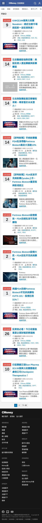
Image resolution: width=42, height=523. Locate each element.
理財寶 (4, 427)
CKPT (34, 386)
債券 (3, 500)
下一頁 (24, 405)
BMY (24, 79)
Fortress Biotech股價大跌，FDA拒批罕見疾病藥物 (24, 255)
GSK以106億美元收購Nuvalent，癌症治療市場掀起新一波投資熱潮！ (25, 24)
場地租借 (25, 485)
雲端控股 (25, 449)
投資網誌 (5, 462)
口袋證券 (5, 478)
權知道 (35, 151)
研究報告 (16, 9)
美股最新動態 (22, 155)
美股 (8, 9)
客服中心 (25, 475)
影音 (3, 439)
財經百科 (5, 472)
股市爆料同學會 (7, 452)
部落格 (12, 416)
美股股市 (5, 491)
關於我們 (5, 416)
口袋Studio (26, 465)
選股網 (24, 446)
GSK (23, 40)
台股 (2, 9)
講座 (3, 433)
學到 (23, 462)
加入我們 (19, 416)
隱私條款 (4, 519)
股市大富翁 (26, 443)
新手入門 (34, 9)
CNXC (32, 343)
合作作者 (5, 442)
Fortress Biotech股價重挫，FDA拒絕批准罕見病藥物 (24, 219)
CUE (32, 38)
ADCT (32, 77)
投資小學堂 (6, 469)
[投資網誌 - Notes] (16, 3)
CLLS (28, 79)
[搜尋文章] (35, 3)
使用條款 (11, 519)
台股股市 (5, 488)
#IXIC (19, 232)
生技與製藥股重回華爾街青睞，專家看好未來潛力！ (24, 102)
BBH (23, 118)
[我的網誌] (39, 3)
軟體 (3, 430)
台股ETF (5, 494)
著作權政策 (19, 519)
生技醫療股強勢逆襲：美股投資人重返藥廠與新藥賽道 (24, 63)
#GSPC (33, 230)
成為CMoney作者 (28, 482)
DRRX (19, 345)
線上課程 (5, 436)
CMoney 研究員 (25, 36)
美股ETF (5, 497)
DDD (36, 343)
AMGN (19, 79)
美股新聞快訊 (25, 38)
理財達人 (25, 9)
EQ (36, 38)
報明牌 (24, 452)
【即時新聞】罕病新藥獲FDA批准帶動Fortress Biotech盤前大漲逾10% (24, 141)
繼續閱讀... (23, 51)
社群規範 (27, 519)
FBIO (19, 40)
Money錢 (5, 465)
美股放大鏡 (6, 475)
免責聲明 (35, 519)
